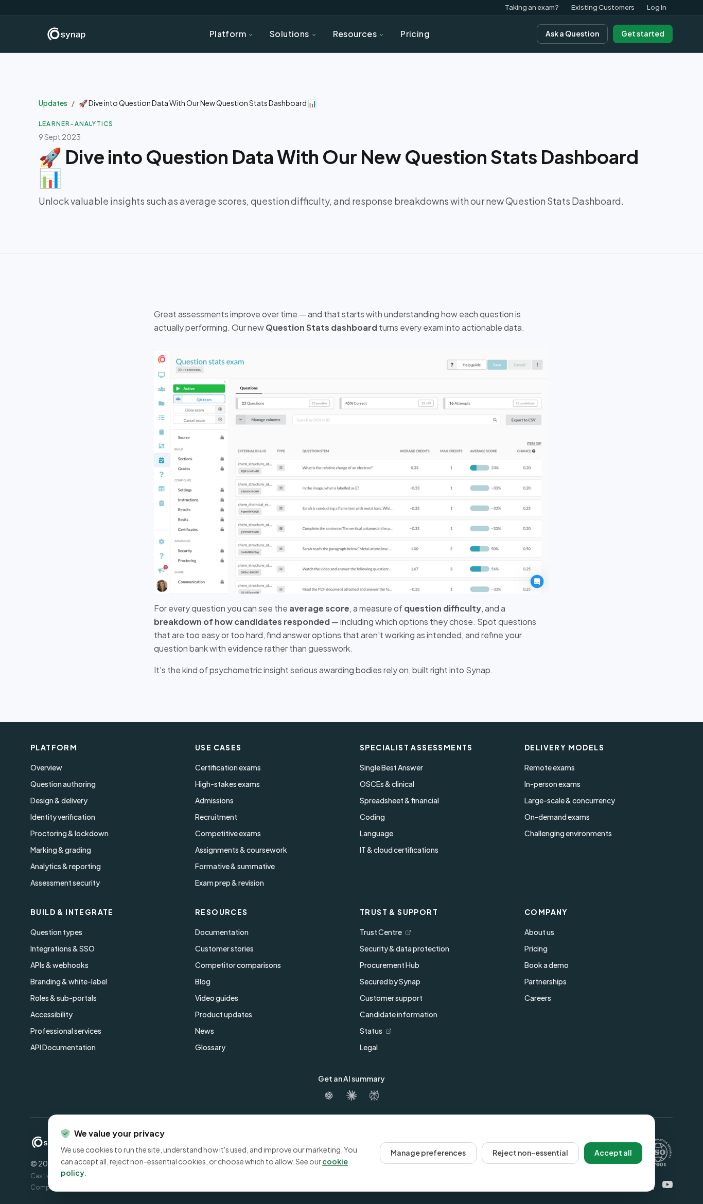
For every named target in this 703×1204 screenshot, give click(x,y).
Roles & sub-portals (63, 997)
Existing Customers (603, 7)
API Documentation (63, 1047)
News (204, 1030)
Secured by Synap (390, 981)
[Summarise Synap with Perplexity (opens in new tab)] (374, 1095)
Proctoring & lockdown (69, 833)
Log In (656, 7)
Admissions (214, 800)
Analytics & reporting (65, 866)
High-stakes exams (227, 783)
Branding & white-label (68, 981)
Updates (53, 102)
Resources (355, 33)
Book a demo (546, 964)
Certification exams (228, 767)
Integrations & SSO (62, 948)
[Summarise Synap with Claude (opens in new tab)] (351, 1095)
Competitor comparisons (238, 964)
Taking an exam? (532, 7)
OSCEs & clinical (387, 783)
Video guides (216, 997)
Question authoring (63, 783)
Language (376, 833)
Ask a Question (572, 33)
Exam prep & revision (229, 882)
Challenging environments (568, 833)
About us (539, 932)
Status (376, 1030)
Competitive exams (228, 833)
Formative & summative (235, 866)
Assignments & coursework (241, 849)
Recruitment (216, 816)
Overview (46, 767)
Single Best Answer (391, 767)
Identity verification (62, 816)
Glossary (210, 1047)
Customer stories (224, 948)
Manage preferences (428, 1152)
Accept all (613, 1152)
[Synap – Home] (66, 34)
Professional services (65, 1030)
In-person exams (552, 783)
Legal (369, 1047)
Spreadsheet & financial (399, 800)
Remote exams (549, 767)
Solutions (289, 33)
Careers (537, 997)
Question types (56, 932)
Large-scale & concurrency (569, 800)
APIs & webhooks (59, 964)
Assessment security (65, 882)
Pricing (415, 33)
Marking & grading (60, 849)
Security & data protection (404, 948)
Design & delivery (58, 800)
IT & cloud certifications (399, 849)
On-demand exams (557, 816)
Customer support (391, 997)
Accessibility (51, 1014)
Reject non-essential (530, 1152)
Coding (372, 816)
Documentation (222, 932)
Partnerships (545, 981)
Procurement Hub (389, 964)
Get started (642, 33)
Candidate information (398, 1014)
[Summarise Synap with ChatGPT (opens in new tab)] (329, 1095)
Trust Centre (385, 932)
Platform (227, 33)
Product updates (223, 1014)
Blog (202, 981)
